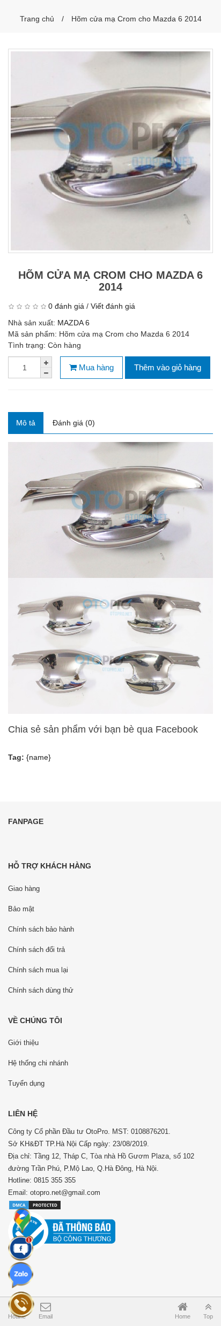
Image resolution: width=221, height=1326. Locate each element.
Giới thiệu (23, 1043)
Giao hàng (24, 889)
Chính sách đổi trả (36, 950)
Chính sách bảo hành (41, 929)
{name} (38, 757)
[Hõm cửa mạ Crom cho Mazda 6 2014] (110, 151)
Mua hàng (95, 367)
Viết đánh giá (113, 306)
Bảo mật (21, 909)
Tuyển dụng (26, 1083)
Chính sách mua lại (38, 970)
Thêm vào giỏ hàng (167, 367)
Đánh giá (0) (74, 422)
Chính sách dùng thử (40, 990)
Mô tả (25, 422)
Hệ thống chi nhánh (38, 1063)
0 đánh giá (66, 306)
